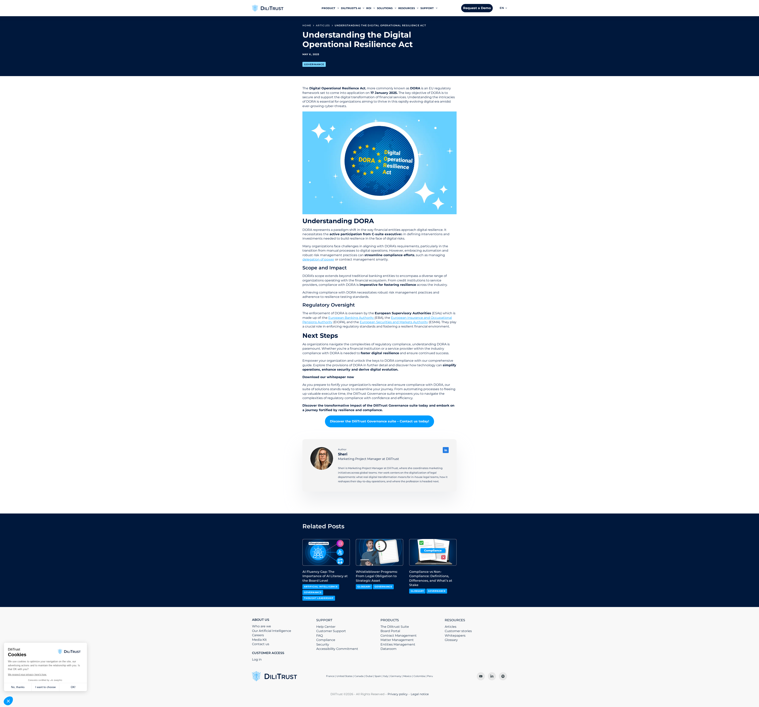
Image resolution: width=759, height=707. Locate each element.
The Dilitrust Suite (394, 627)
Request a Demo (477, 8)
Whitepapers (455, 635)
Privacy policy (398, 694)
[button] (503, 8)
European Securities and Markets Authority (394, 322)
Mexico (407, 676)
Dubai (369, 676)
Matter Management (397, 640)
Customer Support (331, 631)
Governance (314, 64)
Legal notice (420, 694)
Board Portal (390, 631)
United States (344, 676)
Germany (395, 676)
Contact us (260, 644)
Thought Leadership (318, 598)
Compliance (325, 640)
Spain (378, 676)
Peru (430, 676)
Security (322, 644)
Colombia (419, 676)
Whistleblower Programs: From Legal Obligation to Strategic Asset (376, 576)
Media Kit (259, 640)
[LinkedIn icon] (446, 450)
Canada (358, 676)
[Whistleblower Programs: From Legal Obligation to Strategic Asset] (379, 552)
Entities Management (397, 644)
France (330, 676)
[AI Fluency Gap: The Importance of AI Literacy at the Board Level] (326, 552)
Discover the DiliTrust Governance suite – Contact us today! (379, 421)
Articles (450, 627)
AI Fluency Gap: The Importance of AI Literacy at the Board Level (325, 576)
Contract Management (398, 635)
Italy (385, 676)
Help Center (325, 627)
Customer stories (458, 631)
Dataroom (388, 649)
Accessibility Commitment (337, 649)
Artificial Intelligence (321, 586)
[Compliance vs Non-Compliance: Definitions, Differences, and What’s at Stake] (433, 552)
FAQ (319, 635)
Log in (257, 659)
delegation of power (318, 259)
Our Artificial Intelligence (271, 631)
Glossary (364, 586)
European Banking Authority (351, 318)
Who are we (261, 626)
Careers (258, 635)
